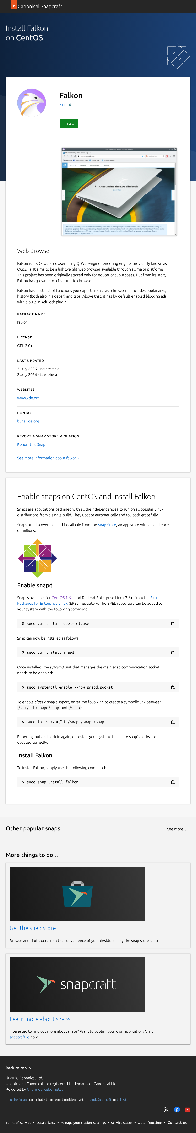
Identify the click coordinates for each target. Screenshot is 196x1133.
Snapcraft (104, 1099)
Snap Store (107, 525)
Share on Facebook (177, 1109)
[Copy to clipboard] (173, 623)
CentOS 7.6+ (62, 597)
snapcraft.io (19, 1037)
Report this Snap (31, 444)
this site (123, 1099)
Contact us (177, 1122)
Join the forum (17, 1099)
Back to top (16, 1068)
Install (69, 123)
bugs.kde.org (28, 421)
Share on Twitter (166, 1109)
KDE (64, 105)
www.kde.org (28, 398)
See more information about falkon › (48, 458)
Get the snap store (33, 928)
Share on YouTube (187, 1109)
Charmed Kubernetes (45, 1089)
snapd (91, 1099)
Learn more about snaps (40, 1019)
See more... (176, 829)
